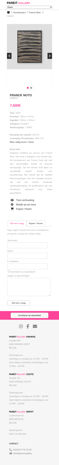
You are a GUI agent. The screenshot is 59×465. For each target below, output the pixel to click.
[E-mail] (36, 327)
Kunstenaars (19, 12)
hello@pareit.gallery (22, 453)
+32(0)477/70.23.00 (21, 449)
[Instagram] (22, 327)
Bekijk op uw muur (26, 204)
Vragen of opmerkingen (18, 275)
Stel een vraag (17, 223)
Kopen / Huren (24, 209)
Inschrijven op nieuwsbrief (22, 272)
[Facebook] (29, 327)
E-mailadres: (13, 261)
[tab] (17, 223)
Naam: (10, 251)
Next (50, 56)
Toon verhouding (25, 200)
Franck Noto (35, 12)
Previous (9, 56)
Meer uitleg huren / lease (22, 142)
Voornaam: (12, 240)
